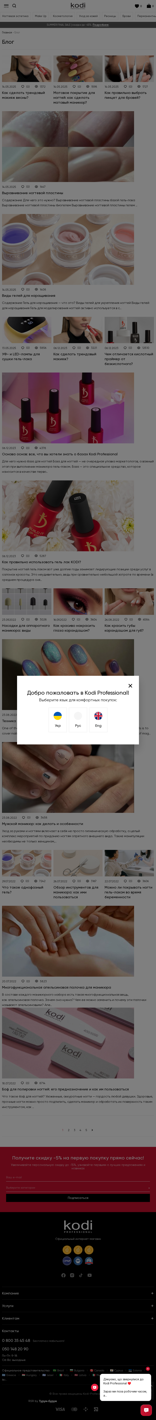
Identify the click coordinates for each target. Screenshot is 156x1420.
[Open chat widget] (146, 1410)
